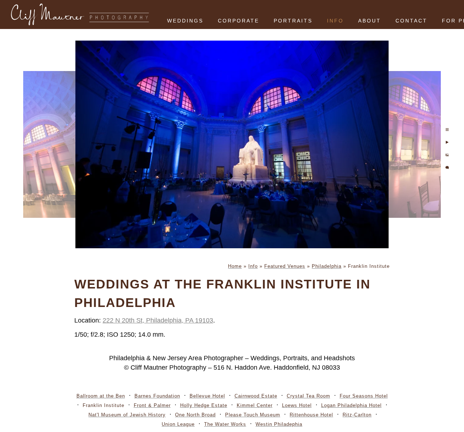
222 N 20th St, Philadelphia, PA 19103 (158, 320)
